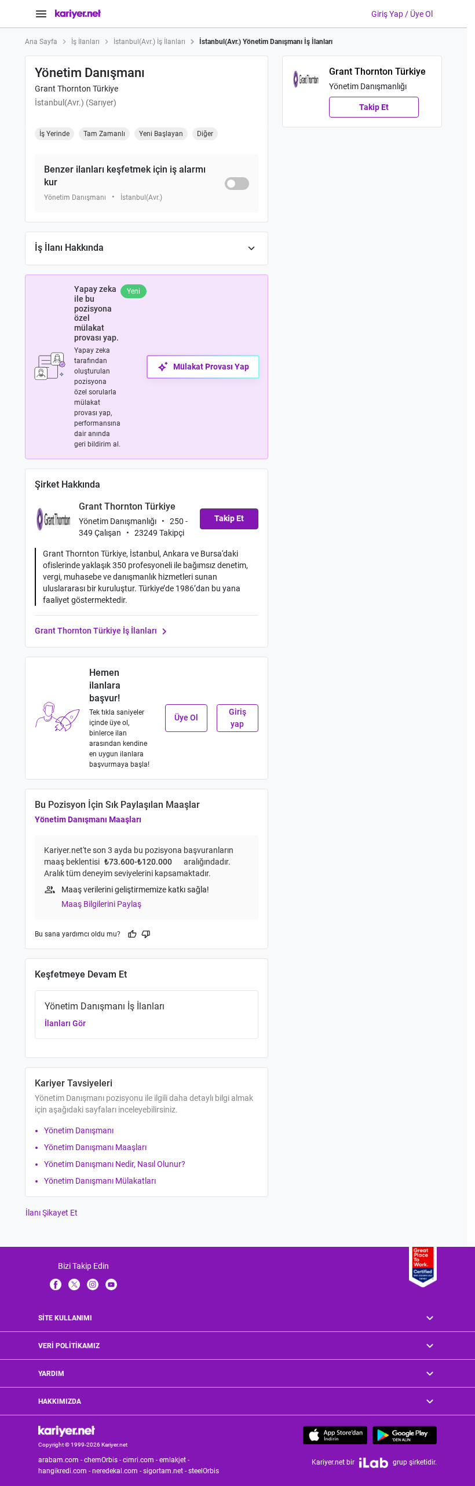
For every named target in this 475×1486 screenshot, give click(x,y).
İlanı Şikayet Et (51, 1212)
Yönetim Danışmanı (79, 1130)
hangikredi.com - (65, 1471)
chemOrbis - (103, 1460)
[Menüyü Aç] (41, 14)
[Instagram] (92, 1284)
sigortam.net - (165, 1471)
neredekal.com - (117, 1471)
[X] (74, 1284)
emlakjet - (175, 1460)
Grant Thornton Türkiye (76, 88)
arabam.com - (61, 1460)
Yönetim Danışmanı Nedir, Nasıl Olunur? (114, 1164)
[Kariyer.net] (66, 1431)
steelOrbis (203, 1471)
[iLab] (373, 1462)
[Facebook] (55, 1284)
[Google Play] (404, 1435)
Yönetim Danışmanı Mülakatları (100, 1180)
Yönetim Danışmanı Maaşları (88, 819)
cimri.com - (141, 1460)
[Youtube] (111, 1284)
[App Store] (335, 1435)
